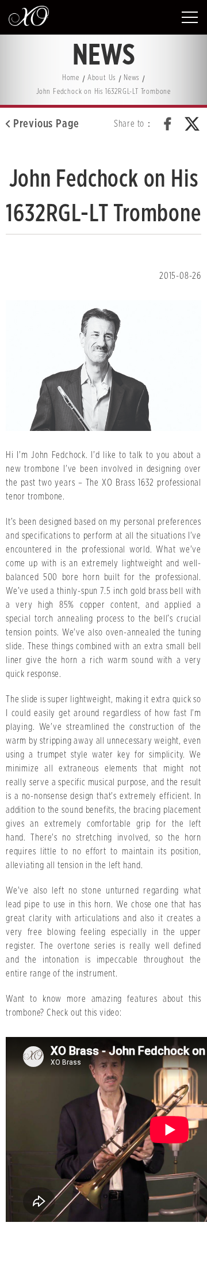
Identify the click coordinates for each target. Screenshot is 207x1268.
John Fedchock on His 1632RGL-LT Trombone (103, 92)
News (131, 78)
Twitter (192, 124)
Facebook (168, 124)
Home (70, 78)
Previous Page (46, 124)
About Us (101, 78)
